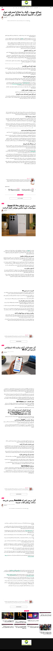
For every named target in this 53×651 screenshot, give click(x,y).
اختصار (22, 38)
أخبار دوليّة (31, 7)
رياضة (16, 7)
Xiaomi (28, 250)
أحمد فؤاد (5, 17)
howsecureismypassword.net (17, 83)
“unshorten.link (33, 151)
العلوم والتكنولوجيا (22, 7)
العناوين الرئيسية (36, 7)
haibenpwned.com (26, 82)
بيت (39, 7)
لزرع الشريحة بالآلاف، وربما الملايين (15, 570)
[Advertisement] (20, 28)
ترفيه (13, 7)
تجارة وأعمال (27, 7)
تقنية (18, 7)
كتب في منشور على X (28, 530)
